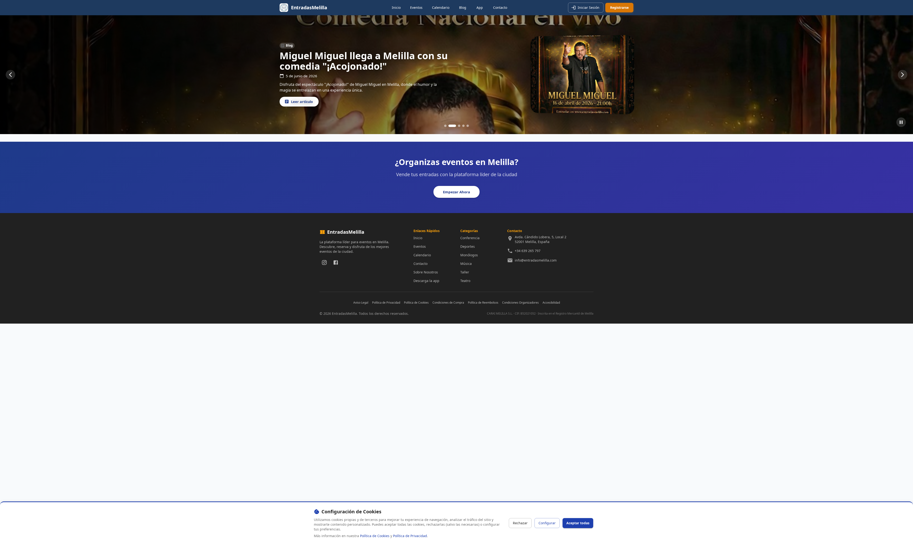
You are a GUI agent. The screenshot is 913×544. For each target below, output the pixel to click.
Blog (462, 7)
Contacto (500, 7)
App (479, 7)
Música (466, 263)
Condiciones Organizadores (520, 303)
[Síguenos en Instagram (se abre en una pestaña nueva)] (324, 262)
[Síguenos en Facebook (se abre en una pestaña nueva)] (335, 262)
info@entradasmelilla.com (536, 260)
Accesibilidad (551, 303)
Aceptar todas (577, 523)
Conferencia (470, 238)
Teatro (465, 280)
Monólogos (469, 255)
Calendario (440, 7)
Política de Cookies (416, 303)
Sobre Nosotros (425, 272)
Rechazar (520, 523)
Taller (464, 272)
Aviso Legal (360, 303)
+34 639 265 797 (527, 250)
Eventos (416, 7)
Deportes (467, 246)
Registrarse (619, 7)
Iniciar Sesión (588, 7)
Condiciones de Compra (448, 303)
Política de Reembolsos (483, 303)
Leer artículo (302, 101)
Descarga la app (426, 280)
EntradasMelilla (309, 7)
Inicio (396, 7)
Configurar (547, 523)
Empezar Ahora (456, 191)
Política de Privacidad (386, 303)
